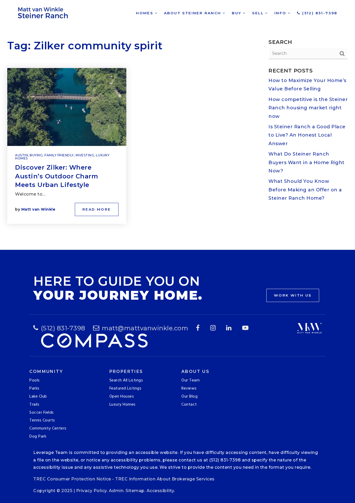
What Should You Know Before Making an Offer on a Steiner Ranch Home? (305, 189)
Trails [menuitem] (34, 404)
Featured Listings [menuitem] (125, 388)
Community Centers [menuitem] (48, 428)
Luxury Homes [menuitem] (122, 404)
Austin (21, 155)
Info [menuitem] (281, 13)
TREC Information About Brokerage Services (165, 479)
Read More (96, 209)
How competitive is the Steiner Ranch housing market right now (308, 108)
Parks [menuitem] (34, 388)
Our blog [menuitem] (189, 396)
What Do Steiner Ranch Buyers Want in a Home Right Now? (306, 162)
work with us (293, 295)
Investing (85, 155)
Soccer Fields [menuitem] (41, 412)
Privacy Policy (91, 490)
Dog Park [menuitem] (37, 436)
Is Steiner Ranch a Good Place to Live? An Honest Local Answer (307, 135)
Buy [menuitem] (237, 13)
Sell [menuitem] (258, 13)
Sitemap (135, 490)
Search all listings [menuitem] (126, 380)
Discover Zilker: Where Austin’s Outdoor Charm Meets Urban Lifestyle (56, 176)
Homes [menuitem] (145, 13)
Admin (116, 490)
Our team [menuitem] (190, 380)
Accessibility (160, 490)
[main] (177, 125)
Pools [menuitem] (34, 380)
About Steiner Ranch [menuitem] (193, 13)
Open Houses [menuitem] (121, 396)
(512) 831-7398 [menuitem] (319, 13)
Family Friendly (59, 155)
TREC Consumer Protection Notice (72, 479)
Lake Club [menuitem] (38, 396)
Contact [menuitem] (189, 404)
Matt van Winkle (38, 209)
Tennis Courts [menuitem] (42, 420)
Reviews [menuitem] (189, 388)
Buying (36, 155)
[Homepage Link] (44, 12)
